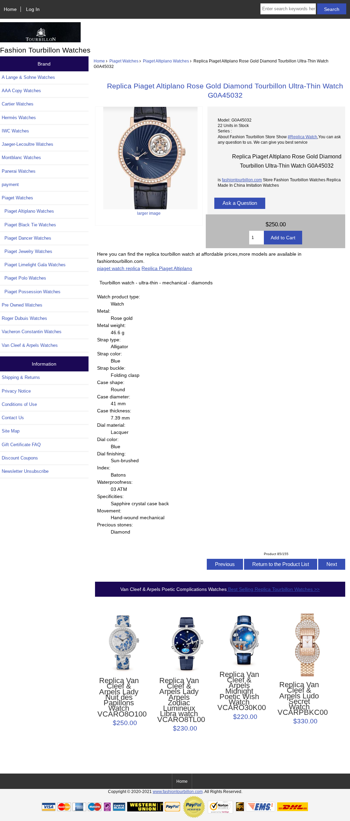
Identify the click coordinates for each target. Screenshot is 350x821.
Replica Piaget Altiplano (167, 268)
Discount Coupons (20, 458)
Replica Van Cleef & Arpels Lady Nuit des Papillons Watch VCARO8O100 (119, 697)
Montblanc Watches (21, 157)
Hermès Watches (19, 117)
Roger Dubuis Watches (24, 318)
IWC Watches (15, 130)
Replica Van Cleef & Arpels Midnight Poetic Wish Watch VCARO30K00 (239, 691)
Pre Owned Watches (22, 305)
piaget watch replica (118, 268)
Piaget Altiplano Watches (166, 61)
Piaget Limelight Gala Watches (34, 264)
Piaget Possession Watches (31, 291)
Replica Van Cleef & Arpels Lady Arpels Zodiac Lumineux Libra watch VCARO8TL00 (179, 700)
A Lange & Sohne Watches (28, 77)
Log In (33, 9)
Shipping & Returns (21, 377)
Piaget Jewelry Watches (27, 251)
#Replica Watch (302, 137)
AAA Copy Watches (21, 90)
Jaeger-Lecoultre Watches (27, 144)
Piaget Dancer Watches (26, 238)
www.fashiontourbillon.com (178, 791)
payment (10, 184)
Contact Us (13, 417)
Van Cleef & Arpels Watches (30, 345)
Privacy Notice (16, 391)
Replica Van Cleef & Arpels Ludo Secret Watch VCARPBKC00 (299, 698)
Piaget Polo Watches (24, 278)
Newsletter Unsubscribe (25, 471)
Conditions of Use (19, 404)
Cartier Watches (17, 104)
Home (10, 9)
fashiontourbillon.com (242, 180)
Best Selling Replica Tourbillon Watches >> (273, 589)
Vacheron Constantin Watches (32, 331)
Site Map (10, 431)
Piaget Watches (123, 61)
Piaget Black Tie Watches (29, 224)
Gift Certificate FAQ (21, 444)
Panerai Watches (19, 171)
